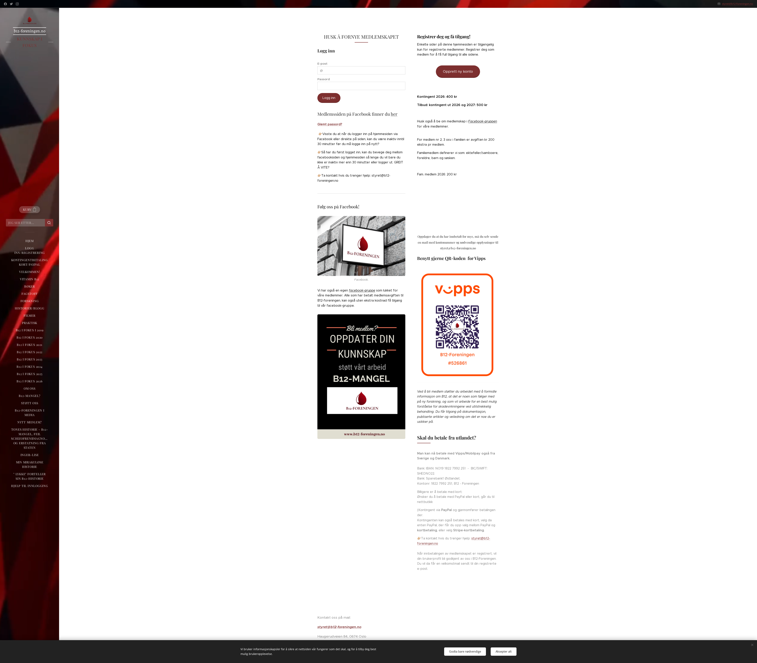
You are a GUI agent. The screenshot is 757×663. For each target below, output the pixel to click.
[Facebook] (5, 4)
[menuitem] (29, 241)
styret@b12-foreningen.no (737, 4)
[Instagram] (17, 4)
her (394, 114)
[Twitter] (11, 4)
